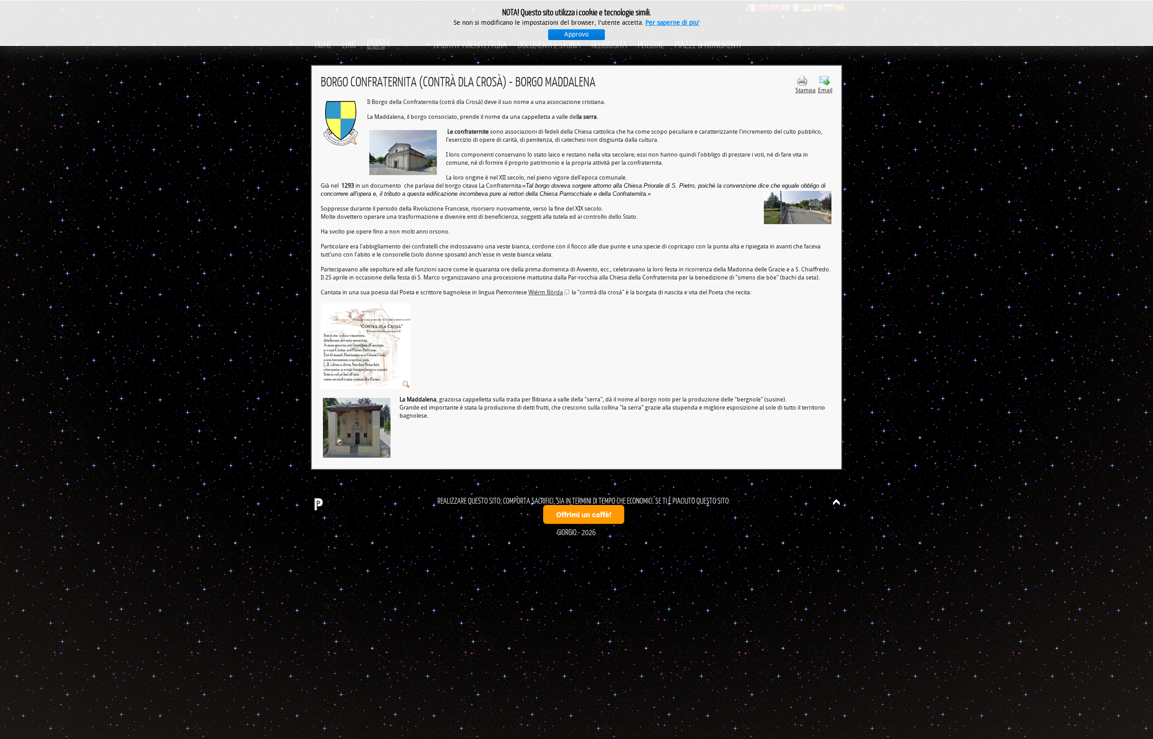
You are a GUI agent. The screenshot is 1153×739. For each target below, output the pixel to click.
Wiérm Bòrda (545, 292)
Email (825, 90)
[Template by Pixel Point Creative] (318, 504)
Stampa (805, 90)
